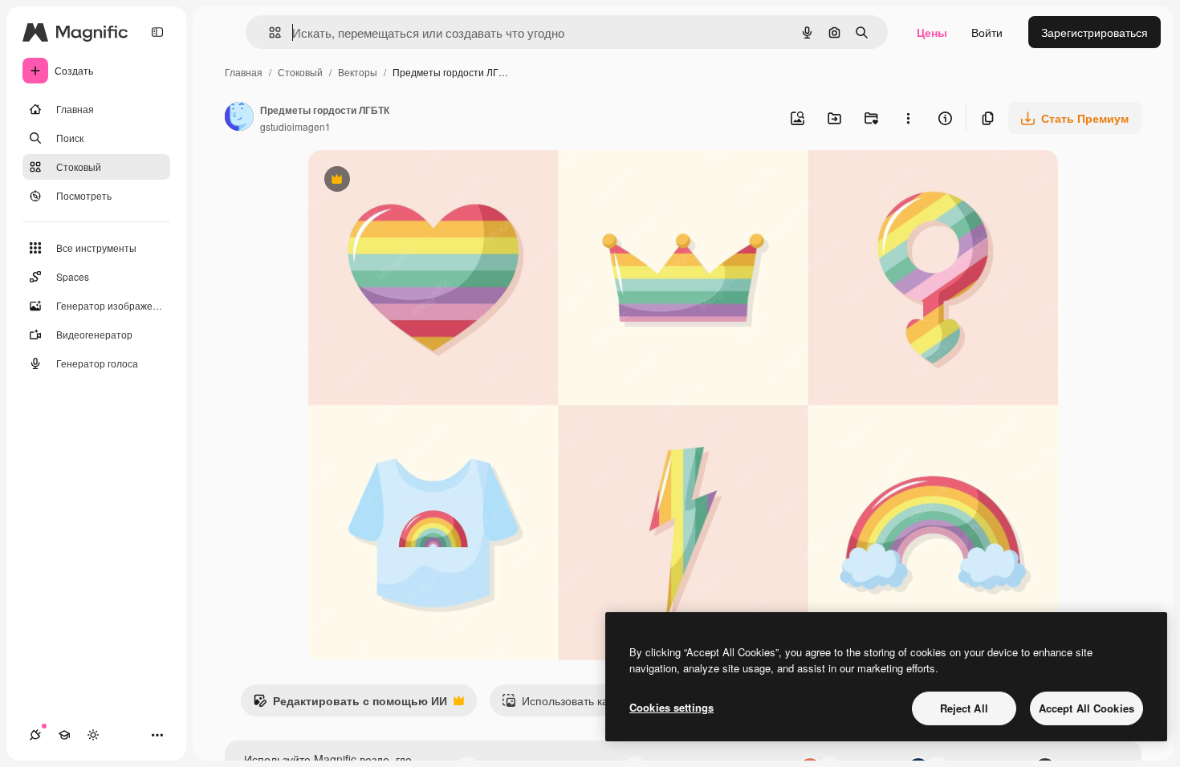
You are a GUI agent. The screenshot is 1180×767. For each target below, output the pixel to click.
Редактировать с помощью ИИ (350, 704)
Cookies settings (671, 707)
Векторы (357, 72)
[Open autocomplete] (268, 32)
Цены (932, 32)
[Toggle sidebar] (157, 32)
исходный (416, 180)
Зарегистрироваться (1094, 32)
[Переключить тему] (93, 735)
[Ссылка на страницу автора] (239, 118)
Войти (987, 32)
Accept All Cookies (1086, 708)
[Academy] (64, 735)
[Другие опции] (908, 118)
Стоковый (300, 72)
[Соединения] (35, 735)
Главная (243, 72)
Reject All (964, 708)
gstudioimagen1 (295, 126)
